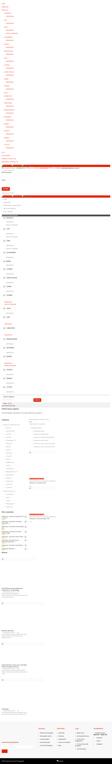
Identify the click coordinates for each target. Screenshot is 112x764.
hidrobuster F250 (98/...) (8, 548)
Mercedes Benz (10, 471)
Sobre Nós (61, 733)
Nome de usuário (6, 172)
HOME (3, 4)
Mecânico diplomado (8, 630)
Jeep (7, 459)
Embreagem (5, 709)
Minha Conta (80, 733)
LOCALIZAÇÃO (6, 155)
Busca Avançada (45, 742)
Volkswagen (9, 440)
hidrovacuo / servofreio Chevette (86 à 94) (13, 527)
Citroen (8, 453)
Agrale (8, 443)
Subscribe (5, 751)
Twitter (98, 741)
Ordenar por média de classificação (44, 437)
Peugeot (8, 481)
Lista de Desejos (81, 749)
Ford (7, 437)
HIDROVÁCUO (10, 16)
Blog (60, 745)
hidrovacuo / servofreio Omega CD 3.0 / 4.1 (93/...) (13, 517)
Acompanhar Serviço (83, 736)
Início (4, 413)
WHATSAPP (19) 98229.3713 (10, 162)
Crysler (8, 456)
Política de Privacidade (46, 733)
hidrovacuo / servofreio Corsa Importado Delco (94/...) (10, 540)
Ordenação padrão (39, 431)
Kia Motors (9, 462)
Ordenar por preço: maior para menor (44, 446)
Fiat (7, 434)
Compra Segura (44, 739)
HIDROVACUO (10, 89)
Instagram (99, 744)
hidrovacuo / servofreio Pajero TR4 (39, 518)
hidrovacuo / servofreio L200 (37, 483)
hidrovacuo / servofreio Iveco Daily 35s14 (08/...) (11, 522)
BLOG (3, 152)
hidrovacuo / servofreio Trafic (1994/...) (13, 536)
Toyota (8, 487)
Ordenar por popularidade (41, 434)
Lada (7, 465)
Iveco (7, 428)
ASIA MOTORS (8, 51)
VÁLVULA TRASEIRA (12, 33)
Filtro (30, 421)
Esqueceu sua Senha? (8, 193)
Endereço (61, 736)
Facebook (99, 738)
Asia (7, 446)
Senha (3, 180)
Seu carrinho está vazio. (8, 405)
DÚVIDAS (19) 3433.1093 (9, 158)
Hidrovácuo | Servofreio (10, 424)
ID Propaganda (19, 761)
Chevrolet (9, 431)
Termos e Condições (64, 742)
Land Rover (9, 468)
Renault (8, 484)
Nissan (8, 478)
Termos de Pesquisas (46, 745)
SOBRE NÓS (5, 7)
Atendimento (62, 739)
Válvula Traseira (8, 491)
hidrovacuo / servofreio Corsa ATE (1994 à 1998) (11, 532)
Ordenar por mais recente (41, 440)
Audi (7, 450)
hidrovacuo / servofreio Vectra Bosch (12, 545)
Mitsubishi (9, 475)
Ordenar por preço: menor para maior (44, 443)
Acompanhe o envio (46, 736)
